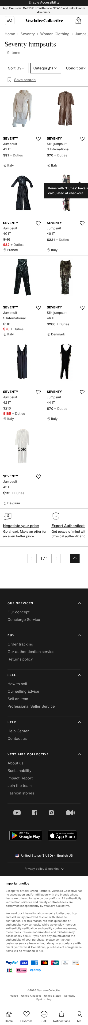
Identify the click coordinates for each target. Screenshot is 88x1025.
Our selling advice (23, 691)
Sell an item (18, 699)
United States (52, 996)
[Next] (56, 558)
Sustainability (19, 770)
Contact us (17, 738)
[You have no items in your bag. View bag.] (78, 20)
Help (12, 722)
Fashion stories (21, 793)
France (14, 996)
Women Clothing (54, 34)
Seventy (27, 34)
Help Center (18, 731)
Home (10, 34)
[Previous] (32, 558)
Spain (39, 999)
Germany (69, 996)
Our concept (19, 612)
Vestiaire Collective (28, 754)
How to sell (17, 684)
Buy (11, 636)
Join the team (20, 785)
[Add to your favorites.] (38, 139)
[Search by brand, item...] (10, 20)
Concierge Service (24, 619)
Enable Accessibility (43, 2)
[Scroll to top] (75, 558)
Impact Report (20, 778)
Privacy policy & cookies (41, 868)
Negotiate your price (21, 525)
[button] (78, 20)
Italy (49, 999)
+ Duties (16, 155)
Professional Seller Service (31, 706)
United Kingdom (31, 996)
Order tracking (20, 644)
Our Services (20, 603)
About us (15, 763)
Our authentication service (31, 651)
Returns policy (20, 659)
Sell (12, 675)
